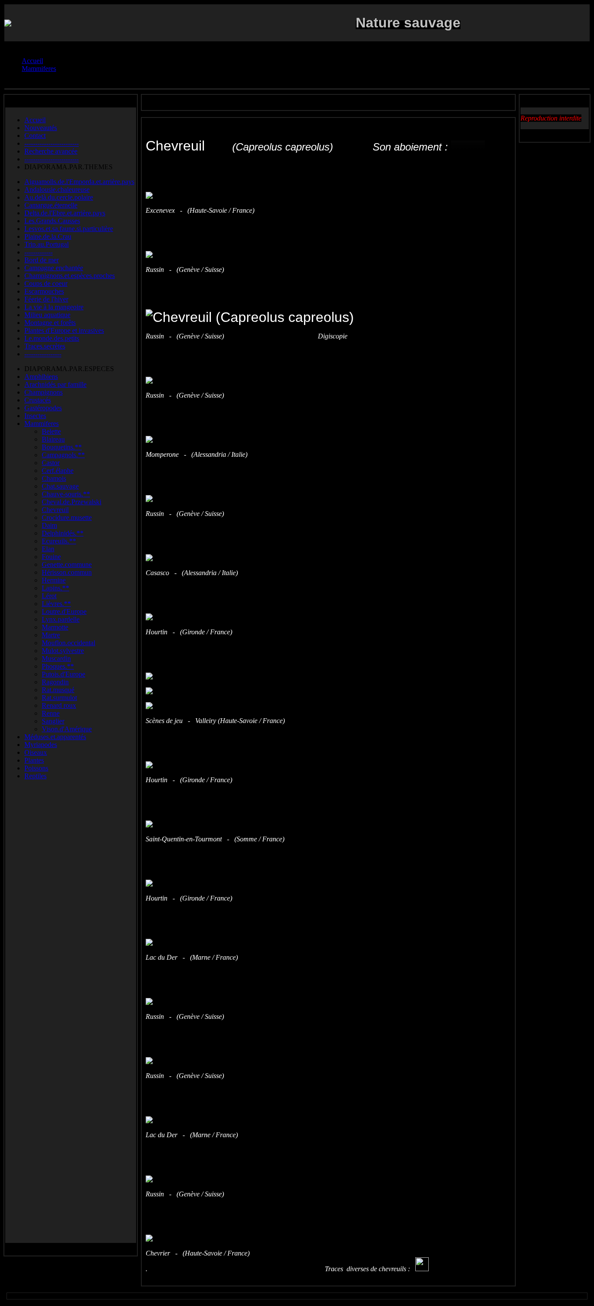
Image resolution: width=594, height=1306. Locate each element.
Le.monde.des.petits (51, 338)
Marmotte (55, 627)
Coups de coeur (45, 283)
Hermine (54, 580)
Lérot (49, 595)
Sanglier (53, 721)
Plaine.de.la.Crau (47, 236)
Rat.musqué (58, 689)
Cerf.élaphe (57, 470)
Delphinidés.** (62, 533)
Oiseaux (35, 752)
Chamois (54, 478)
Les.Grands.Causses (52, 220)
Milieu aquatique (47, 314)
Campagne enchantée (53, 267)
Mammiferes (41, 423)
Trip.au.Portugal (46, 244)
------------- (38, 252)
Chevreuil (55, 509)
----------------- (42, 354)
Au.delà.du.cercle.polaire (58, 197)
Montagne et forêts (50, 322)
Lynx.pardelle (61, 619)
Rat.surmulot (59, 697)
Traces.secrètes (44, 346)
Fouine (51, 556)
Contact (35, 135)
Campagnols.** (63, 455)
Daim (49, 525)
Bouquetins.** (62, 447)
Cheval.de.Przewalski (71, 502)
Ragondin (55, 682)
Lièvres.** (56, 603)
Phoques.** (58, 666)
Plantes (34, 760)
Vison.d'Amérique (67, 729)
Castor (51, 462)
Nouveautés (40, 127)
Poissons (36, 768)
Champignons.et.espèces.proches (69, 275)
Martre (51, 635)
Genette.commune (67, 564)
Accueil (35, 120)
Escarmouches (44, 291)
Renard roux (59, 705)
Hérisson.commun (67, 572)
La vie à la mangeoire (53, 307)
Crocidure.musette (67, 517)
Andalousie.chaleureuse (57, 189)
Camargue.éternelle (50, 205)
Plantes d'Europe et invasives (64, 330)
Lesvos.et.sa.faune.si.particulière (68, 228)
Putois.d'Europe (63, 674)
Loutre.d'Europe (64, 611)
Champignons (43, 392)
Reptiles (35, 776)
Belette (51, 431)
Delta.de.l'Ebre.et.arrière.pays (64, 213)
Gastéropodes (43, 408)
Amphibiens (41, 376)
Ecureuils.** (59, 541)
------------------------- (51, 143)
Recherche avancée (50, 151)
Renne (51, 713)
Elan (48, 549)
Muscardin (56, 658)
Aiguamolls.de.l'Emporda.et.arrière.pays (79, 181)
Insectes (35, 415)
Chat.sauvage (60, 486)
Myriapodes (40, 744)
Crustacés (37, 400)
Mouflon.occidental (68, 642)
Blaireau (53, 439)
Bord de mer (41, 260)
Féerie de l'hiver (46, 299)
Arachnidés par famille (55, 384)
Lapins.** (55, 588)
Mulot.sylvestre (63, 650)
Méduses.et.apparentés (55, 736)
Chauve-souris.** (66, 494)
